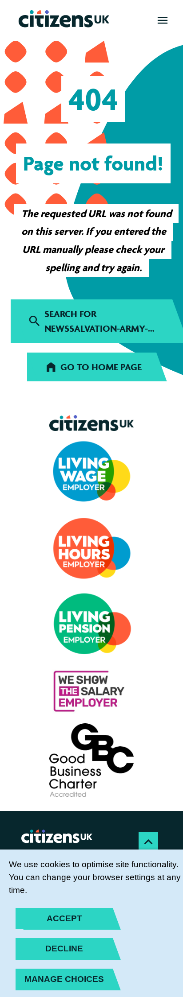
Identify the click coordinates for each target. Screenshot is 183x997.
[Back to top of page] (148, 842)
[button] (163, 20)
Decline (64, 948)
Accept (64, 918)
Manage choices (64, 979)
